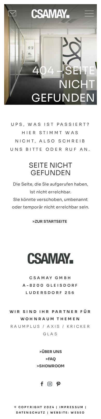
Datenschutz (31, 412)
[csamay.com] (50, 13)
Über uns (52, 351)
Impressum (71, 407)
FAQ (52, 359)
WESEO (78, 412)
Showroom (51, 366)
